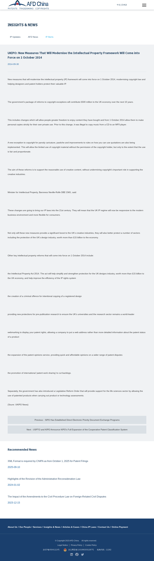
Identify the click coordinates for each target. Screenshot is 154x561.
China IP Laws (89, 527)
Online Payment (120, 527)
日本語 (124, 5)
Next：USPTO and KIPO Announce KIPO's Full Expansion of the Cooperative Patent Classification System (77, 429)
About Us (12, 527)
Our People (25, 527)
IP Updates (15, 37)
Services (37, 527)
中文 (118, 5)
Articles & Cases (71, 527)
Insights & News (52, 527)
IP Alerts (49, 37)
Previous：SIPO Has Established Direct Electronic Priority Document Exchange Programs (77, 420)
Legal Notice (62, 545)
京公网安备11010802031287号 (81, 550)
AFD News (33, 37)
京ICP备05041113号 (51, 550)
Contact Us (104, 527)
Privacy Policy (76, 545)
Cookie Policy (91, 545)
